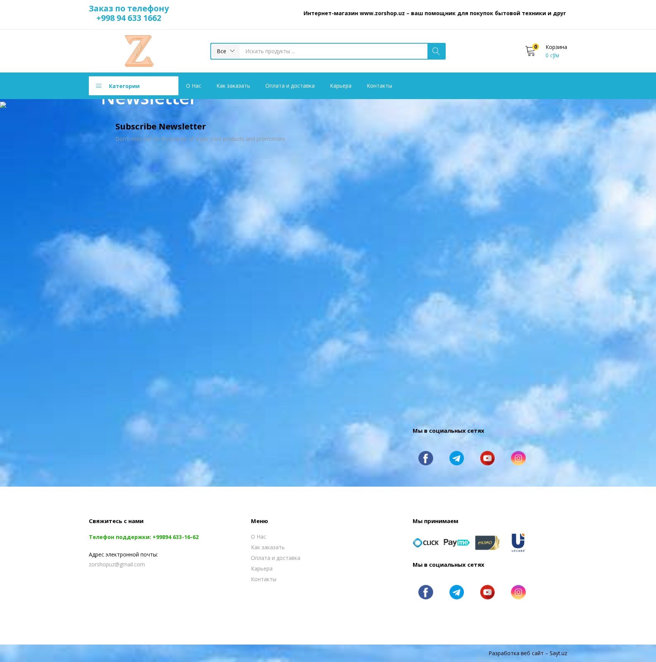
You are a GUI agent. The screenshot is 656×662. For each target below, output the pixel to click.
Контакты (379, 85)
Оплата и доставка (290, 85)
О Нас (193, 85)
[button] (225, 51)
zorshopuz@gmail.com (117, 564)
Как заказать (233, 85)
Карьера (341, 85)
